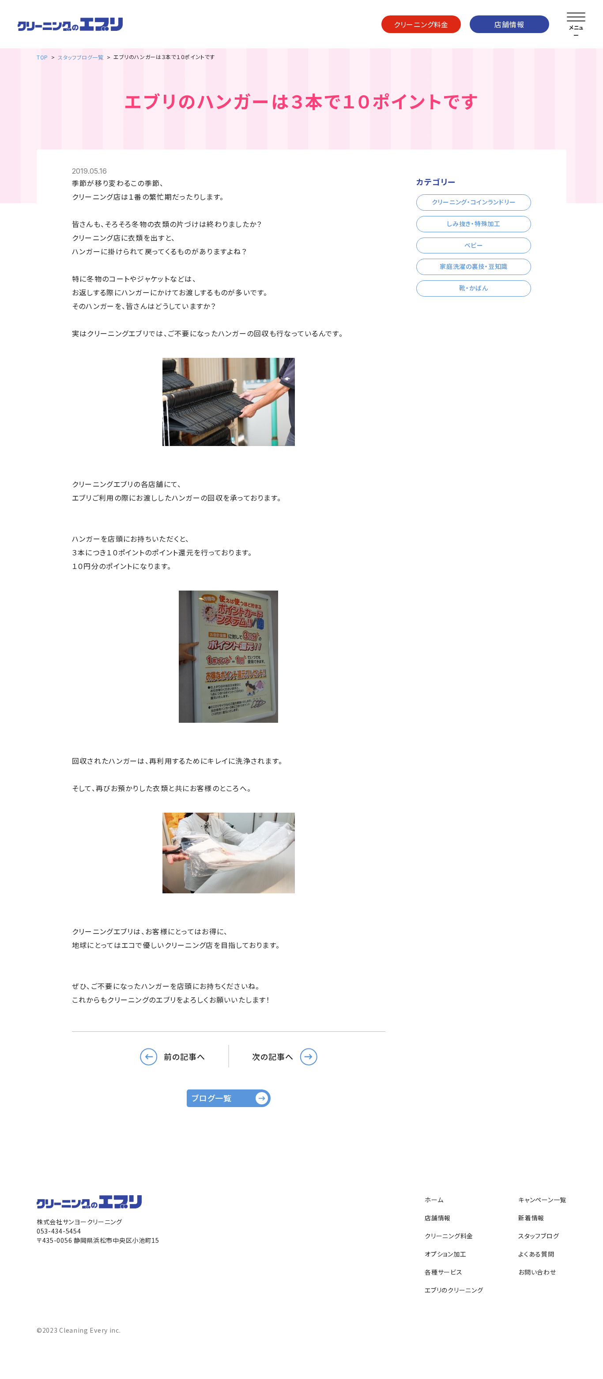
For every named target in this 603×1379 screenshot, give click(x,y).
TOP (42, 57)
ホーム (434, 1199)
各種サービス (443, 1271)
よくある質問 (536, 1253)
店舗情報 (509, 24)
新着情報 (531, 1217)
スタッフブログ (538, 1235)
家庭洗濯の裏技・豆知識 (474, 266)
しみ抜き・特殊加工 (473, 223)
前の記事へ (184, 1056)
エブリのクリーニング (454, 1290)
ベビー (473, 245)
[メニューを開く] (576, 17)
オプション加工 (445, 1253)
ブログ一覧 (212, 1098)
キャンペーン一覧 (542, 1199)
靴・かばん (473, 287)
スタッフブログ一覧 (80, 57)
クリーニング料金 (421, 24)
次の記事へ (273, 1056)
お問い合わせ (537, 1271)
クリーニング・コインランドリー (474, 201)
